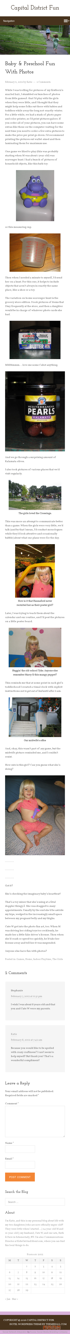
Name (9, 1143)
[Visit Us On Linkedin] (58, 1329)
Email (9, 1159)
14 (18, 1278)
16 (35, 1278)
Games (20, 959)
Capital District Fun (35, 8)
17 (44, 1278)
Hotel (14, 1324)
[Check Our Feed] (54, 1329)
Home (28, 959)
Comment (12, 1104)
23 (35, 1284)
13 (10, 1278)
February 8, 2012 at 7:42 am (26, 1040)
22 (26, 1284)
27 (9, 1290)
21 (18, 1284)
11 (52, 1272)
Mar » (15, 1299)
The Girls (57, 959)
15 (27, 1278)
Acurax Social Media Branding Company (48, 1332)
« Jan (7, 1299)
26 (60, 1284)
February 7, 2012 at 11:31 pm (26, 996)
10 (43, 1272)
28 (18, 1290)
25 (52, 1284)
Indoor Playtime (42, 959)
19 (60, 1278)
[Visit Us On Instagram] (49, 1329)
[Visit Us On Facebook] (45, 1329)
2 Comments (44, 82)
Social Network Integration (15, 1332)
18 (52, 1278)
